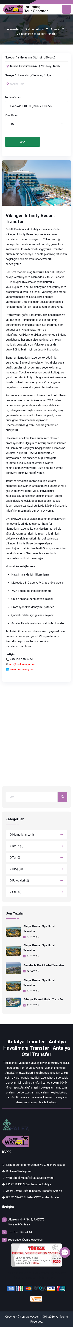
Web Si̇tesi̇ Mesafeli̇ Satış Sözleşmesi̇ (30, 1177)
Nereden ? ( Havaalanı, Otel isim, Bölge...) (30, 57)
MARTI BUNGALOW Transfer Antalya (28, 1184)
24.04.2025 (33, 971)
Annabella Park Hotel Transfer (43, 965)
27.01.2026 (33, 937)
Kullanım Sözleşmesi (19, 1171)
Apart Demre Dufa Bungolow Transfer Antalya (34, 1191)
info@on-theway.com (22, 664)
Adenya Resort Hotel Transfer (43, 999)
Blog (18, 869)
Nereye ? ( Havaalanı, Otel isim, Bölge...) (29, 75)
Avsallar (55, 29)
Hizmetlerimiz (23, 834)
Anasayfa (13, 29)
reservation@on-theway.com (25, 1239)
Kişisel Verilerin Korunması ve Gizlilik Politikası (35, 1164)
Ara (22, 141)
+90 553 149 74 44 (20, 1232)
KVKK (17, 846)
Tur (16, 857)
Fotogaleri (20, 880)
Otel (27, 29)
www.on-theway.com (22, 669)
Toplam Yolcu (13, 97)
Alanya (40, 29)
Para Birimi (11, 115)
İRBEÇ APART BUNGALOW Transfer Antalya (32, 1197)
